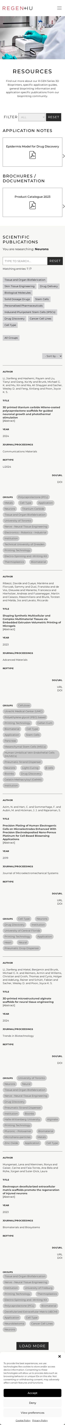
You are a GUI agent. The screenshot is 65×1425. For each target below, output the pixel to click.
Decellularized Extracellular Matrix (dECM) (31, 1311)
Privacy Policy (40, 1420)
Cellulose (24, 705)
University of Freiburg (39, 1288)
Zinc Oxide (11, 1143)
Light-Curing (30, 768)
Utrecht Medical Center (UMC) (24, 711)
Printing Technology (17, 550)
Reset (55, 261)
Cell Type (10, 325)
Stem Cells (42, 299)
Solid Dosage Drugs (17, 299)
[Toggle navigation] (59, 8)
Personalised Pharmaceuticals (24, 305)
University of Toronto (18, 520)
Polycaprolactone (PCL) (33, 497)
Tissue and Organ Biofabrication (25, 279)
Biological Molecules (18, 292)
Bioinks (9, 773)
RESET (53, 117)
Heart (8, 942)
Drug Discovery (15, 318)
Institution (11, 538)
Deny (32, 1403)
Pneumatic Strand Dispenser (23, 762)
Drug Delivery (49, 286)
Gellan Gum (44, 723)
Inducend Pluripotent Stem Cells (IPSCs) (30, 312)
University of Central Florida (22, 930)
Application (45, 502)
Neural (23, 942)
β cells (49, 768)
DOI (59, 482)
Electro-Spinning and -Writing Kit (26, 556)
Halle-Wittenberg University (22, 1119)
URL (59, 687)
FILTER (11, 117)
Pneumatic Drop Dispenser (22, 948)
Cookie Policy (23, 1420)
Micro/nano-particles (18, 1137)
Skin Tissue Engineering (20, 286)
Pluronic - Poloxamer (18, 1131)
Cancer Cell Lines (40, 318)
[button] (59, 1356)
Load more (32, 1346)
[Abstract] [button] (9, 420)
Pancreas (10, 740)
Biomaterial (38, 562)
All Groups (11, 337)
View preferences (32, 1412)
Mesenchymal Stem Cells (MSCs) (25, 746)
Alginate (52, 1119)
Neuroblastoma (14, 1323)
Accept (32, 1393)
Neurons (10, 508)
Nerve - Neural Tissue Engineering (26, 526)
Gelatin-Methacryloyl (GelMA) (23, 779)
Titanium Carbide (33, 508)
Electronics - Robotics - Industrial (25, 532)
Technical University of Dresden (24, 544)
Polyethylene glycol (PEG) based (25, 717)
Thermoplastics (14, 562)
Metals (9, 502)
